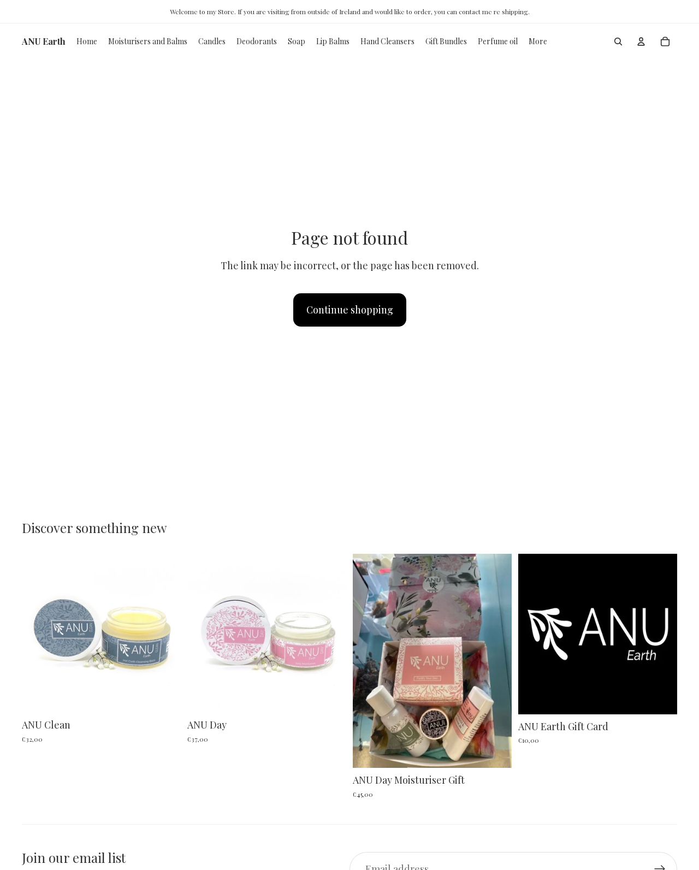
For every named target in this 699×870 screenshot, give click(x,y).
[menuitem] (538, 41)
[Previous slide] (38, 633)
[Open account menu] (641, 41)
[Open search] (618, 41)
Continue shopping (349, 309)
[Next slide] (164, 633)
